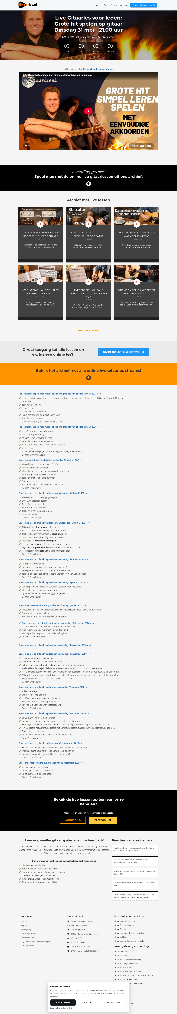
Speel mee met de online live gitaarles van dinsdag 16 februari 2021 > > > (54, 493)
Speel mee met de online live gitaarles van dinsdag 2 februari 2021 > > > (53, 559)
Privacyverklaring (56, 1008)
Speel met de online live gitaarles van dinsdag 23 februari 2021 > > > (52, 460)
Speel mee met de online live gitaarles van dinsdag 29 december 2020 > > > (58, 623)
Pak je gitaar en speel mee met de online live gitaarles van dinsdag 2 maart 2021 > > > (60, 427)
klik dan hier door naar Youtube (98, 69)
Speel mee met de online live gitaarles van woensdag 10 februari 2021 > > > (55, 523)
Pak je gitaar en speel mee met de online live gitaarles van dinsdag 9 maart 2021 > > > (60, 393)
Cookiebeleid (67, 1008)
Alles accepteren (63, 1002)
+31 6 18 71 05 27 (78, 938)
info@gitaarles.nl (78, 942)
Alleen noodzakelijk (113, 1002)
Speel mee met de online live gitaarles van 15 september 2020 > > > (51, 763)
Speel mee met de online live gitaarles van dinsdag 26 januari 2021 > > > (53, 582)
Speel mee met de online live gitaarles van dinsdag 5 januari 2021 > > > (53, 605)
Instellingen (87, 1002)
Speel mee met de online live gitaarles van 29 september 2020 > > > (51, 743)
